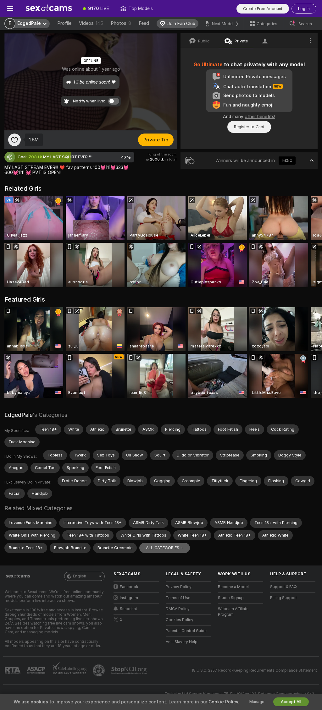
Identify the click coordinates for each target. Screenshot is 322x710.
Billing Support (283, 598)
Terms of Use (178, 598)
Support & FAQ (283, 587)
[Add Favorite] (14, 140)
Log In (304, 8)
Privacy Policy (179, 587)
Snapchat (128, 609)
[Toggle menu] (10, 8)
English (79, 576)
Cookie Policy (223, 701)
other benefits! (260, 116)
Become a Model (233, 587)
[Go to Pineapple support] (99, 670)
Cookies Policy (179, 620)
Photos (121, 23)
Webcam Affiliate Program (233, 612)
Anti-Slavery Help (181, 642)
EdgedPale (18, 415)
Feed (144, 23)
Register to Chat (249, 126)
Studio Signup (231, 598)
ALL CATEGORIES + (164, 547)
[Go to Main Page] (48, 8)
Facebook (129, 587)
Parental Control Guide (186, 631)
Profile (64, 23)
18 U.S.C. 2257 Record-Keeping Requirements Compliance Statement (254, 670)
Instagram (129, 598)
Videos (91, 23)
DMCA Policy (178, 609)
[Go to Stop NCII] (129, 670)
